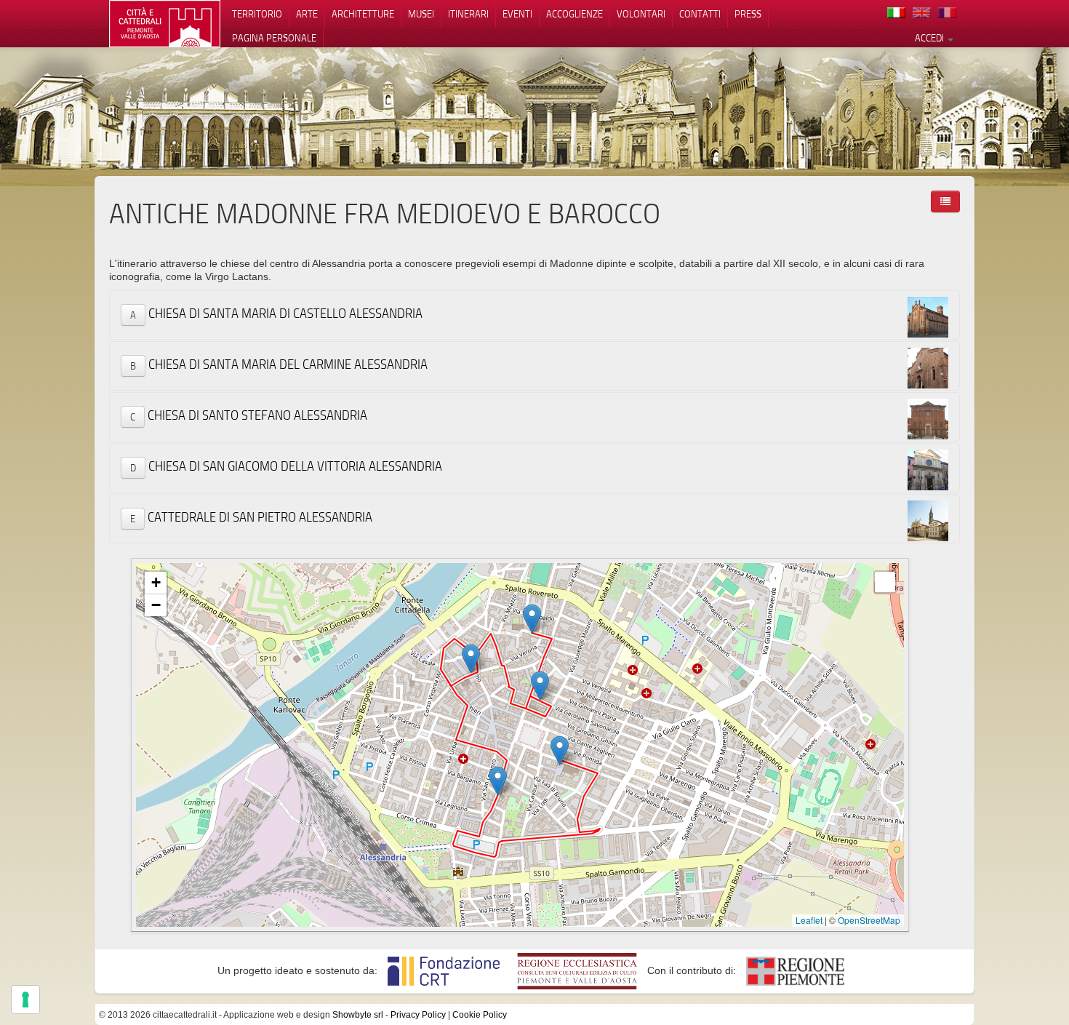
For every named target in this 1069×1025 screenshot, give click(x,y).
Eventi (517, 13)
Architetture (363, 13)
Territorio (257, 13)
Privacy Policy (418, 1015)
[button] (532, 619)
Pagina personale (274, 37)
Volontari (641, 13)
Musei (421, 13)
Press (747, 13)
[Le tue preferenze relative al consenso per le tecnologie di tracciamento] (25, 999)
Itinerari (468, 13)
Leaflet (809, 920)
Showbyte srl (357, 1015)
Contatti (700, 13)
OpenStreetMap (869, 920)
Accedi (930, 37)
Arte (307, 13)
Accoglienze (574, 13)
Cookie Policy (479, 1015)
